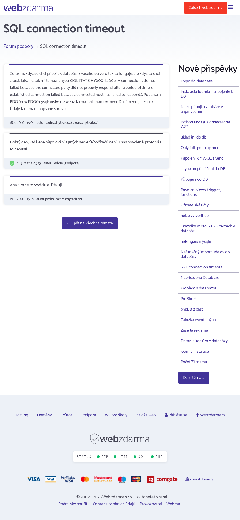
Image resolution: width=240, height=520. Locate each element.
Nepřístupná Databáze (200, 277)
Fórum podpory (18, 46)
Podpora (88, 415)
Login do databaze (197, 81)
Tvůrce (66, 415)
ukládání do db (193, 137)
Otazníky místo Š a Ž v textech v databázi (208, 228)
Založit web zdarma (205, 7)
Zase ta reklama (194, 330)
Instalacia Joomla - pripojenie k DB (207, 94)
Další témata (194, 377)
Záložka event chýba (198, 319)
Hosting (21, 415)
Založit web (146, 415)
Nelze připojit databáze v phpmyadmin (202, 109)
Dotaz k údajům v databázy (204, 340)
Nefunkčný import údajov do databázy (205, 254)
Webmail (174, 504)
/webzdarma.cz (212, 415)
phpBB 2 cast (192, 309)
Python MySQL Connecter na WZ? (205, 124)
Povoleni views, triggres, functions (201, 192)
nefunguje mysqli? (196, 241)
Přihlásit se (177, 415)
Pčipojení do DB (194, 179)
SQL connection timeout (202, 267)
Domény (44, 415)
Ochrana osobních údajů (114, 504)
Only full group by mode (201, 147)
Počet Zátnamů (194, 362)
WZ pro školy (116, 415)
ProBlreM (189, 298)
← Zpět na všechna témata (90, 223)
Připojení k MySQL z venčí (202, 158)
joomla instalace (195, 351)
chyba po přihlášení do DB (203, 168)
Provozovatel (151, 504)
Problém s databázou (199, 288)
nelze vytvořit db (195, 215)
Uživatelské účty (195, 205)
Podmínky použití (73, 504)
